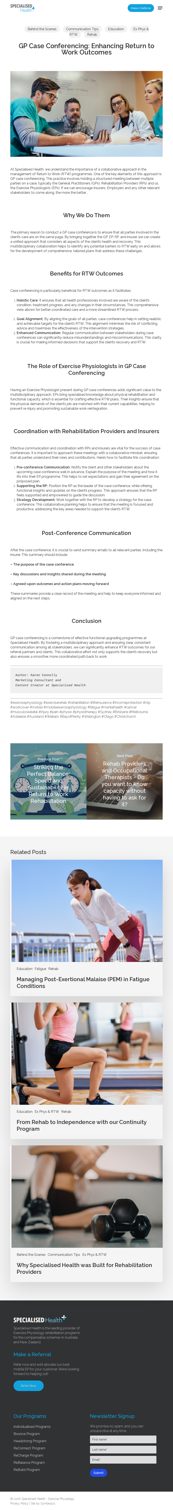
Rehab (92, 35)
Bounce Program (27, 1434)
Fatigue (40, 969)
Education (116, 29)
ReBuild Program (27, 1470)
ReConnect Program (29, 1448)
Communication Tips (82, 29)
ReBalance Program (29, 1463)
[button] (160, 8)
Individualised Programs (32, 1427)
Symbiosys (48, 1503)
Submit (98, 1473)
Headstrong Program (30, 1441)
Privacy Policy (19, 1503)
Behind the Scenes (42, 29)
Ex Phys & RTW (47, 1112)
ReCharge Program (28, 1455)
